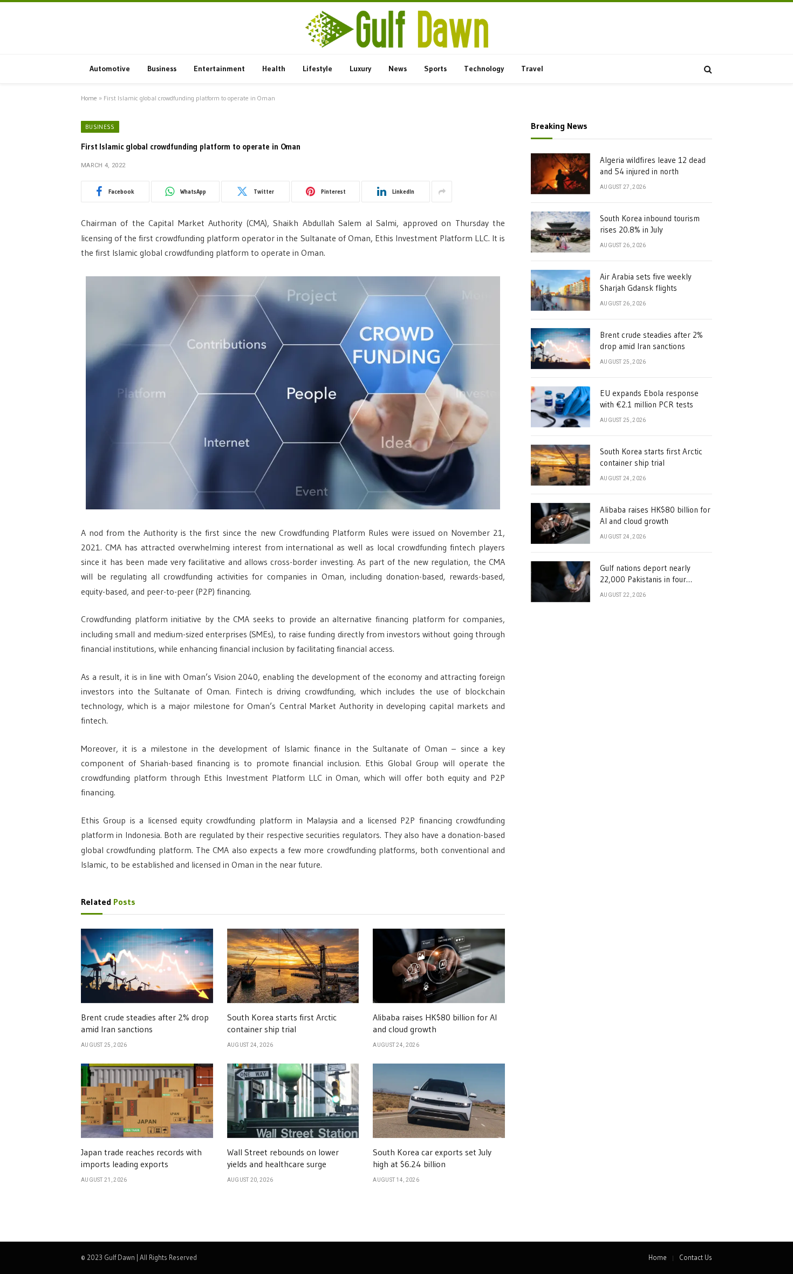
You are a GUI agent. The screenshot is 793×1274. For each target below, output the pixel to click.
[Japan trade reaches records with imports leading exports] (147, 1101)
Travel (532, 68)
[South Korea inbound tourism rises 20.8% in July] (560, 232)
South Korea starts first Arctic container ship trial (282, 1023)
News (397, 68)
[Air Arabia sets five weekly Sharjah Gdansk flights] (560, 290)
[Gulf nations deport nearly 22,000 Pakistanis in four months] (560, 581)
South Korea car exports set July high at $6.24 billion (432, 1158)
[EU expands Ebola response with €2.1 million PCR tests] (560, 406)
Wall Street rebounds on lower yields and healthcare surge (283, 1158)
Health (273, 68)
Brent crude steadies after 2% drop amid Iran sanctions (145, 1023)
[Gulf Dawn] (396, 29)
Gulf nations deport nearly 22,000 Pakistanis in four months (645, 574)
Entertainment (219, 68)
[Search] (707, 69)
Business (161, 68)
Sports (435, 68)
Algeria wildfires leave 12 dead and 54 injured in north (653, 165)
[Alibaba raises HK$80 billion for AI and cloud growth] (439, 966)
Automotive (110, 68)
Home (89, 98)
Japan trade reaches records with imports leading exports (141, 1158)
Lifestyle (317, 68)
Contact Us (695, 1257)
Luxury (360, 68)
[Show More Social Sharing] (442, 191)
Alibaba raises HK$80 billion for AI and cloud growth (435, 1023)
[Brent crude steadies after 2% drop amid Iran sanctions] (147, 966)
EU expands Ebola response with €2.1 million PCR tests (649, 399)
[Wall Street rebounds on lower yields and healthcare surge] (293, 1101)
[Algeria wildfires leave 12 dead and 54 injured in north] (560, 173)
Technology (484, 68)
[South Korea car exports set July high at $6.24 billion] (439, 1101)
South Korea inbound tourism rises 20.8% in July (650, 224)
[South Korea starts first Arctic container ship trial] (293, 966)
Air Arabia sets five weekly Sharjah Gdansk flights (646, 282)
